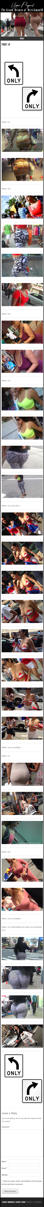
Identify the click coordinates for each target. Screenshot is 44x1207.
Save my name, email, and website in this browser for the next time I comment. (22, 1182)
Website (5, 1175)
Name (4, 1161)
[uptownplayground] (22, 6)
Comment (6, 1127)
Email (4, 1168)
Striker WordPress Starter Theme (13, 1202)
